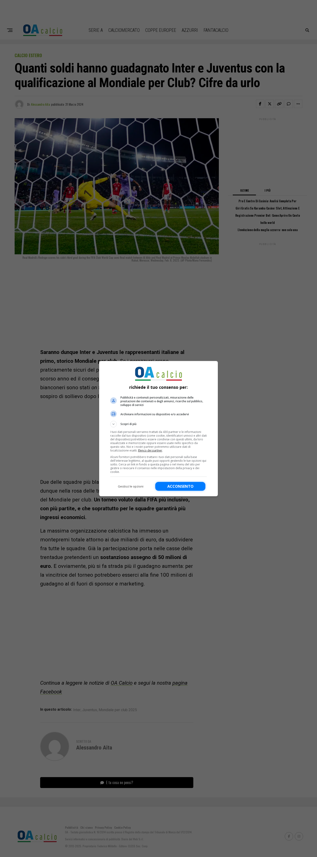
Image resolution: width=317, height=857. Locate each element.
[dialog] (158, 428)
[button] (158, 424)
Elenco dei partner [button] (150, 450)
